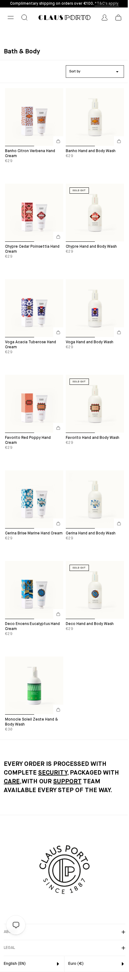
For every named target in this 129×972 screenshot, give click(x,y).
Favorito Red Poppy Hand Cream (28, 440)
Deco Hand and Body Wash (90, 624)
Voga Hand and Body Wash (89, 342)
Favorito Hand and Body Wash (92, 438)
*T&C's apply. (107, 4)
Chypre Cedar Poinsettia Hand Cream (32, 249)
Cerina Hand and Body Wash (91, 533)
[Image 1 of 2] (19, 142)
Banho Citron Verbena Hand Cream (30, 153)
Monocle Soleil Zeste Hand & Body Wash (31, 722)
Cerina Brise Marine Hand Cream (34, 533)
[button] (11, 17)
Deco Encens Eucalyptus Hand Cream (32, 626)
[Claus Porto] (64, 17)
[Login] (104, 17)
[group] (34, 117)
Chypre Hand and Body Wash (91, 247)
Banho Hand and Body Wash (91, 151)
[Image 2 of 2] (48, 142)
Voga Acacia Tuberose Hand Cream (30, 344)
